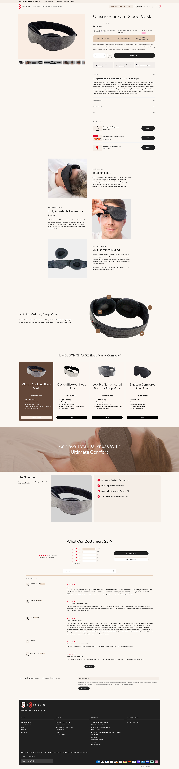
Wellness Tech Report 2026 (64, 727)
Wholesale (94, 734)
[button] (36, 6)
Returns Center (96, 744)
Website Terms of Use (98, 725)
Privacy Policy (116, 684)
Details (95, 74)
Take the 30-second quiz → (121, 6)
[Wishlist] (156, 6)
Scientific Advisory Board (63, 722)
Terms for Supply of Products (100, 722)
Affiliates (94, 737)
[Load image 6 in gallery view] (53, 62)
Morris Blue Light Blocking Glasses (113, 136)
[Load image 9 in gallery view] (72, 62)
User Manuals (60, 730)
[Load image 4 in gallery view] (40, 62)
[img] (109, 584)
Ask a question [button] (131, 559)
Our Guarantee (98, 107)
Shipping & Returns (97, 739)
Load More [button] (89, 666)
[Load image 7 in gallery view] (59, 62)
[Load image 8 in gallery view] (66, 62)
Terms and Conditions (127, 684)
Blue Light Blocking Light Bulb (112, 146)
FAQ (57, 732)
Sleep (23, 727)
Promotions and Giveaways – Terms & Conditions (106, 732)
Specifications (98, 101)
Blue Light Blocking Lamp (111, 127)
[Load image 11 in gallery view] (85, 62)
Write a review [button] (131, 553)
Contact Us (94, 742)
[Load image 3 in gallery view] (34, 62)
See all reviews (76, 563)
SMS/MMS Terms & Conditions (100, 727)
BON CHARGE (146, 767)
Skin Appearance (26, 722)
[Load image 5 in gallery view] (47, 62)
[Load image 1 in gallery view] (21, 62)
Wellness (23, 730)
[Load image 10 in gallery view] (78, 62)
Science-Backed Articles (63, 725)
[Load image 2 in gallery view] (28, 62)
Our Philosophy (60, 734)
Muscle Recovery (26, 725)
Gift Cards (24, 732)
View (72, 417)
